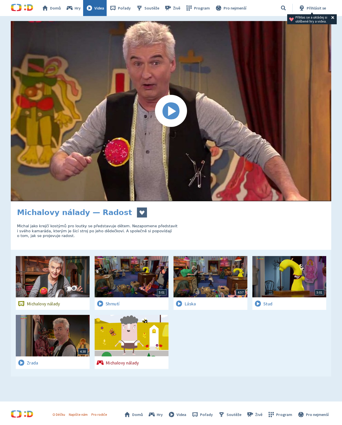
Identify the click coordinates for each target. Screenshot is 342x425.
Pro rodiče (99, 414)
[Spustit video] (171, 111)
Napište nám (78, 414)
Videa (99, 8)
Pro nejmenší (235, 8)
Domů (55, 8)
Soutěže (151, 8)
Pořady (124, 8)
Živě (176, 8)
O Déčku (59, 414)
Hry (78, 8)
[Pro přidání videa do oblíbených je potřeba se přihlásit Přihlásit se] (142, 212)
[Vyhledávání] (283, 8)
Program (202, 8)
